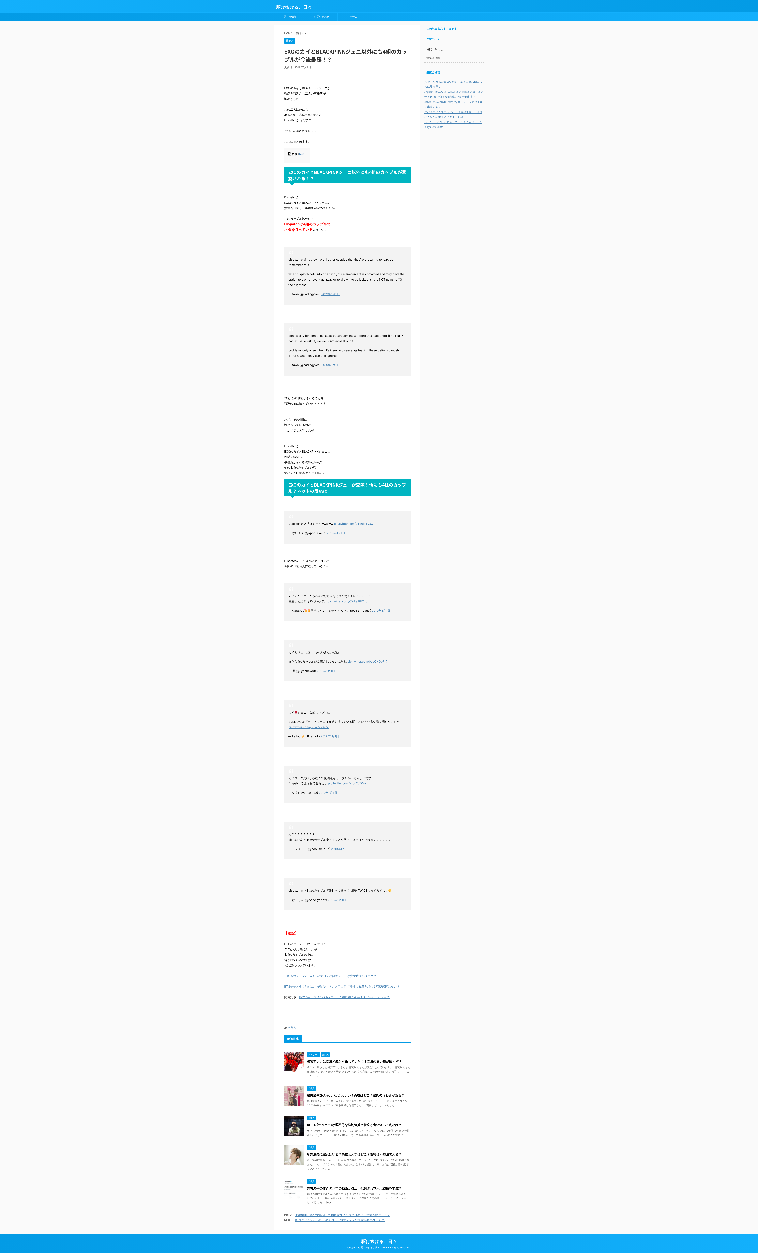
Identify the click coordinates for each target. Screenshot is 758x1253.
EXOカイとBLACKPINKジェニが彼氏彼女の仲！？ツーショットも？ (344, 997)
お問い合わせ (321, 16)
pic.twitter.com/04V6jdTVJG (353, 524)
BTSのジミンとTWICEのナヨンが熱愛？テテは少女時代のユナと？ (331, 976)
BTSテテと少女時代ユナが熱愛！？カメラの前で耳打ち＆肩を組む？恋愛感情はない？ (342, 986)
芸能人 (292, 1027)
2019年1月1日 (330, 294)
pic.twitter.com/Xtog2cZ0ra (347, 783)
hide (302, 154)
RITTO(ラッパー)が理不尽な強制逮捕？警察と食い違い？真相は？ (354, 1125)
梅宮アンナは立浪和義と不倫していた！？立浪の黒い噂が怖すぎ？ (354, 1061)
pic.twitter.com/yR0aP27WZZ (308, 727)
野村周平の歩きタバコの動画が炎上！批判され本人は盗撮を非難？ (354, 1188)
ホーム (353, 16)
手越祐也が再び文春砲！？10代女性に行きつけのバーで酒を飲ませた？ (342, 1215)
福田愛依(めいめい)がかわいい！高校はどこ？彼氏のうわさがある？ (355, 1095)
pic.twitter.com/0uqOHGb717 (367, 661)
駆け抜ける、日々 (294, 7)
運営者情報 (290, 16)
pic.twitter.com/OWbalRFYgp (347, 601)
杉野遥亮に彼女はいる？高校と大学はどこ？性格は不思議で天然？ (354, 1154)
